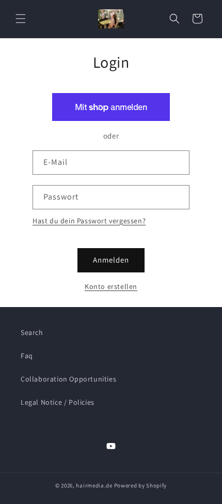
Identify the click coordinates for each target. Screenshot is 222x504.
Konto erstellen (111, 286)
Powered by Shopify (140, 485)
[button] (20, 18)
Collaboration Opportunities (68, 379)
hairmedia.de (94, 485)
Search (32, 332)
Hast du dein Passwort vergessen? (89, 220)
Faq (27, 355)
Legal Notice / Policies (57, 402)
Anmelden (111, 260)
